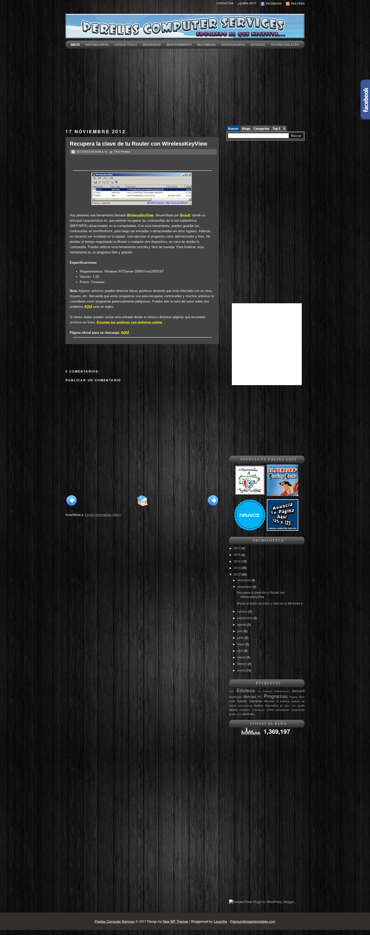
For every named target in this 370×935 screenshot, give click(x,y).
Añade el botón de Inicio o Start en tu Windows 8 (270, 603)
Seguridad (151, 44)
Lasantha (220, 921)
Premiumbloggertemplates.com (252, 921)
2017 (237, 548)
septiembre (245, 618)
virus (238, 714)
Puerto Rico (297, 697)
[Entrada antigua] (213, 506)
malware (245, 710)
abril (240, 650)
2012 (237, 574)
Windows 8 (271, 701)
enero (241, 670)
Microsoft (298, 691)
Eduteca (246, 690)
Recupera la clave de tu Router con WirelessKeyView (138, 144)
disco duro (290, 705)
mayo (241, 644)
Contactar (225, 3)
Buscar (233, 128)
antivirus (285, 701)
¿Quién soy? (247, 3)
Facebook (273, 3)
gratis (301, 705)
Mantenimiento (179, 44)
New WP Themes (175, 921)
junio (241, 637)
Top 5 (276, 128)
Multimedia (206, 44)
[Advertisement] (185, 84)
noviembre (244, 586)
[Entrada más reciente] (71, 506)
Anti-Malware (97, 44)
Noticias (258, 44)
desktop (258, 705)
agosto (242, 624)
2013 (237, 567)
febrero (242, 663)
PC (260, 696)
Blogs (246, 128)
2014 (237, 561)
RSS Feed (297, 3)
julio (240, 631)
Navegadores (233, 44)
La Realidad (265, 691)
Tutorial (242, 701)
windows (248, 714)
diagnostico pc (274, 705)
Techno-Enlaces (285, 44)
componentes (245, 705)
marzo (241, 657)
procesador (282, 710)
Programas (276, 695)
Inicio (75, 44)
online (270, 710)
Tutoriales (255, 701)
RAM (232, 701)
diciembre (244, 580)
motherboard (258, 710)
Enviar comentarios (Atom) (103, 514)
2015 (237, 554)
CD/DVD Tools (125, 44)
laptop (233, 709)
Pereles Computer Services (115, 921)
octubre (242, 611)
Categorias (261, 128)
